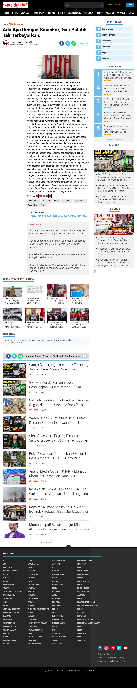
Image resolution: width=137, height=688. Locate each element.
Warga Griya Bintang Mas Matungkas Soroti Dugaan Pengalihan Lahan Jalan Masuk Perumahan (116, 129)
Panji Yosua (57, 616)
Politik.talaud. (9, 630)
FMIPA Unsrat (83, 588)
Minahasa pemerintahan (38, 609)
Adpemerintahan (84, 560)
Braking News (83, 581)
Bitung (6, 578)
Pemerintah (57, 619)
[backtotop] (68, 547)
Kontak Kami (111, 654)
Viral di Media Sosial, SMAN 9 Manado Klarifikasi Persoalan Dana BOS (58, 473)
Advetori (56, 564)
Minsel (80, 609)
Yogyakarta (57, 644)
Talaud (55, 640)
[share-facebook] (61, 43)
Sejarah (105, 58)
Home (6, 13)
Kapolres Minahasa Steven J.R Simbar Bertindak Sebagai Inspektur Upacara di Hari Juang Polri (58, 511)
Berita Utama (33, 201)
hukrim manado (84, 592)
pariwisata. (33, 619)
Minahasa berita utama (87, 605)
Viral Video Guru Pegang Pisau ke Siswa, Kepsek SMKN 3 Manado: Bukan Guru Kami (58, 440)
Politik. (80, 626)
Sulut (79, 637)
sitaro (5, 637)
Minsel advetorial (11, 612)
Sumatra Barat (9, 640)
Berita (5, 574)
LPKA (5, 602)
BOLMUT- (6, 581)
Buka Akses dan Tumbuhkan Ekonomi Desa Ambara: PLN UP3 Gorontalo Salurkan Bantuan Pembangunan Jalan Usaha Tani (58, 458)
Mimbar (31, 605)
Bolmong (31, 578)
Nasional (81, 612)
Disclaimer (102, 661)
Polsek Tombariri (35, 630)
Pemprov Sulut (9, 626)
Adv (4, 564)
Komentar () (83, 43)
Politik (61, 13)
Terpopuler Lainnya (114, 139)
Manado (51, 13)
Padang (31, 616)
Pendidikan (89, 13)
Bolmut (80, 578)
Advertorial (33, 564)
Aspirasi (105, 52)
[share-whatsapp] (73, 43)
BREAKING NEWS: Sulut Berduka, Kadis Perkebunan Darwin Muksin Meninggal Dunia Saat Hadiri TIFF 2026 (114, 263)
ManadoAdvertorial (86, 602)
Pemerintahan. (59, 623)
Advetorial (8, 567)
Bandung (31, 571)
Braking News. (9, 585)
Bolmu (55, 578)
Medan (5, 605)
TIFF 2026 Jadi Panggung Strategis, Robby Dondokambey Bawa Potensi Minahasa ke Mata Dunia (113, 240)
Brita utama (57, 585)
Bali (79, 567)
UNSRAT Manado (34, 644)
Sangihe (6, 633)
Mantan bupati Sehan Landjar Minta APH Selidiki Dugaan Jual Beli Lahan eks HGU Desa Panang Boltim (59, 529)
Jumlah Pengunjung (117, 661)
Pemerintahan (39, 13)
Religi (79, 630)
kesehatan (106, 41)
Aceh (30, 560)
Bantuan (56, 571)
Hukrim (31, 592)
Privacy (121, 657)
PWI (53, 630)
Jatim (54, 595)
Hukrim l (56, 592)
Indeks (15, 13)
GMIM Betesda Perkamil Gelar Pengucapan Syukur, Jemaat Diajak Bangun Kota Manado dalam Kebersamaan (55, 387)
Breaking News (34, 585)
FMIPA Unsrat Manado (12, 592)
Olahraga (7, 616)
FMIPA (54, 588)
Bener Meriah (83, 571)
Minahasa (25, 13)
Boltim (55, 581)
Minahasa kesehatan (12, 609)
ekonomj (31, 588)
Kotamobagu (33, 599)
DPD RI (79, 585)
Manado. (56, 602)
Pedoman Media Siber (107, 657)
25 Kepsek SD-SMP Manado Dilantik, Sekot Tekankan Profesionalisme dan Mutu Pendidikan (117, 102)
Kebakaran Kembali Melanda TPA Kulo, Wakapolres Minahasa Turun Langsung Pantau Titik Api (58, 493)
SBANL (30, 633)
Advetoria (81, 564)
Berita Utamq (83, 574)
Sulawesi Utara (74, 13)
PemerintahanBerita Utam (88, 623)
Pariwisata (7, 619)
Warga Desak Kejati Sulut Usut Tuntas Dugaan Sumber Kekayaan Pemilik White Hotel (57, 422)
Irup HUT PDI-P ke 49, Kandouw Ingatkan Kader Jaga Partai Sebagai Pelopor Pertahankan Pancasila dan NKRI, (58, 216)
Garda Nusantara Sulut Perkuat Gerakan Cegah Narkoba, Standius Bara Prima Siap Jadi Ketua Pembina (59, 404)
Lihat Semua (46, 542)
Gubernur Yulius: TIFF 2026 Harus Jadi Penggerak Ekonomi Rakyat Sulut (114, 252)
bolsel (31, 581)
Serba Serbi (82, 633)
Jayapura (81, 595)
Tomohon (110, 13)
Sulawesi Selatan (35, 637)
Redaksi (101, 654)
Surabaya (32, 640)
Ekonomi (6, 588)
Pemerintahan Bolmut (37, 623)
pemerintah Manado (86, 619)
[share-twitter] (67, 43)
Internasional (9, 595)
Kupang (80, 599)
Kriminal (56, 599)
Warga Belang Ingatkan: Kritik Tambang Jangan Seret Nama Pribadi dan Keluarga (58, 369)
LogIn (130, 5)
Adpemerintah (58, 560)
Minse (55, 609)
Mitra (55, 612)
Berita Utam (33, 574)
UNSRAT (6, 644)
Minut (100, 13)
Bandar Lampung (10, 571)
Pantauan (121, 13)
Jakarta (31, 595)
